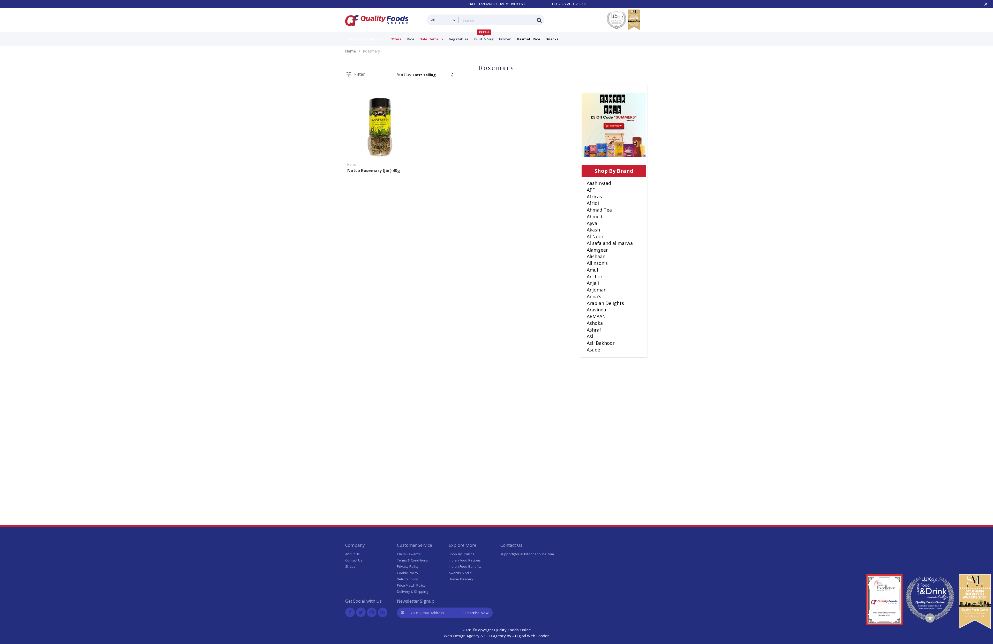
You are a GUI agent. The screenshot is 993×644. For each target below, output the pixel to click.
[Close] (985, 4)
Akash (593, 230)
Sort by (404, 74)
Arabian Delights (605, 303)
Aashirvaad (599, 183)
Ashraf (594, 330)
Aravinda (596, 309)
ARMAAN (596, 316)
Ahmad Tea (599, 210)
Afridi (593, 203)
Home (350, 51)
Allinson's (597, 263)
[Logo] (378, 29)
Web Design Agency (461, 635)
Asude (593, 350)
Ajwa (592, 223)
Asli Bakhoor (601, 343)
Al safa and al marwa (610, 243)
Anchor (595, 276)
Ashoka (595, 323)
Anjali (593, 283)
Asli (591, 336)
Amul (592, 270)
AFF (591, 190)
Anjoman (596, 290)
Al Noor (595, 236)
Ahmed (594, 216)
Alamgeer (597, 250)
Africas (594, 196)
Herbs (351, 164)
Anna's (594, 296)
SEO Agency (495, 635)
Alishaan (596, 256)
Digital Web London (532, 635)
